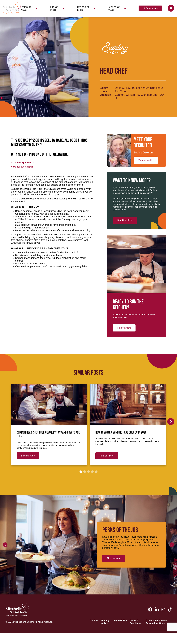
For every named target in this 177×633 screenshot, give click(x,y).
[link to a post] (49, 404)
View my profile (145, 160)
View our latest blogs (22, 167)
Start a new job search (22, 162)
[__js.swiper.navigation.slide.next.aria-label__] (170, 421)
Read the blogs (124, 220)
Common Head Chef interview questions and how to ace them (48, 434)
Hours (103, 91)
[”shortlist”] (171, 8)
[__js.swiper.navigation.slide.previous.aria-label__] (5, 544)
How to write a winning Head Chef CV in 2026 (120, 433)
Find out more (124, 328)
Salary (104, 87)
